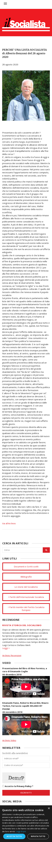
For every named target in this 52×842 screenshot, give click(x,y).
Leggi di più (21, 831)
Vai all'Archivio (9, 523)
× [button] (49, 808)
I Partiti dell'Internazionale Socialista (26, 597)
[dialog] (26, 823)
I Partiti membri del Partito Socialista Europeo (26, 608)
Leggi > (6, 648)
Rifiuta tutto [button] (38, 836)
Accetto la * (18, 786)
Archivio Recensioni (11, 655)
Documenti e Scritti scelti (26, 566)
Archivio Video (9, 740)
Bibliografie (26, 576)
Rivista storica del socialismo (21, 625)
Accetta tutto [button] (14, 836)
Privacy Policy (24, 786)
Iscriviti (26, 792)
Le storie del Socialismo (26, 586)
